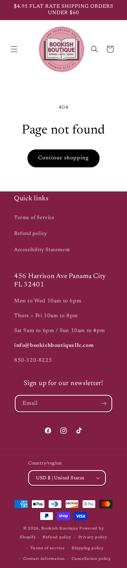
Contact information (44, 559)
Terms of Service (34, 217)
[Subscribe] (103, 403)
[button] (14, 49)
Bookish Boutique (59, 529)
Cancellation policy (91, 559)
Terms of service (47, 548)
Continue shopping (63, 158)
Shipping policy (88, 548)
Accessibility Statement (42, 250)
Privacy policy (92, 537)
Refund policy (30, 233)
